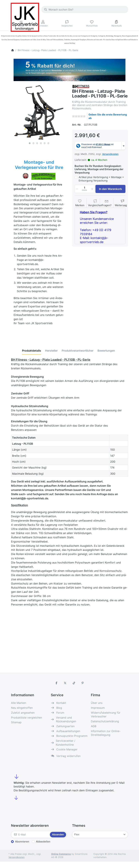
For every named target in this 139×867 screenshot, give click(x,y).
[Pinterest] (82, 683)
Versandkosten (110, 154)
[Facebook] (56, 683)
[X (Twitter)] (65, 683)
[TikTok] (74, 683)
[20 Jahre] (69, 69)
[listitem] (39, 112)
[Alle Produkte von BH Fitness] (81, 86)
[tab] (31, 350)
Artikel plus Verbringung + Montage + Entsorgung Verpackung (101, 179)
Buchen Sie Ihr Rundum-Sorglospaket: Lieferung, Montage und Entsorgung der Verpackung (99, 169)
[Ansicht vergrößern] (39, 112)
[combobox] (84, 9)
